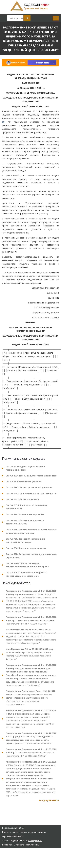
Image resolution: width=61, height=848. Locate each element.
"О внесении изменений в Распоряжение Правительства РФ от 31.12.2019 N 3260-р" (31, 620)
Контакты (7, 844)
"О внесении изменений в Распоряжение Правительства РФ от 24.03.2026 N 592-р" (31, 752)
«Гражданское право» (12, 836)
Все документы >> (49, 800)
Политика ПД (32, 844)
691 (4, 122)
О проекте (19, 844)
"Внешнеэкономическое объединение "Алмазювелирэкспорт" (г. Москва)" (31, 675)
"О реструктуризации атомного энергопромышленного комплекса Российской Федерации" (30, 654)
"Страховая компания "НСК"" (31, 738)
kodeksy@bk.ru (35, 840)
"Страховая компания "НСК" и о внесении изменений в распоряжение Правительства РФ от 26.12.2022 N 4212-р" (31, 719)
